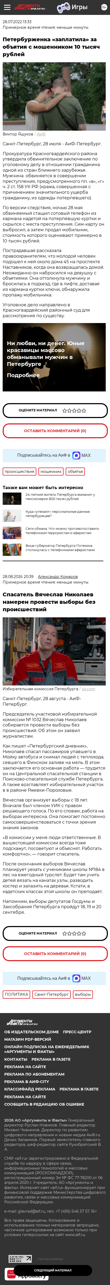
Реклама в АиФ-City (26, 1081)
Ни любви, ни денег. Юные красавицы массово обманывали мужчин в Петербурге (46, 353)
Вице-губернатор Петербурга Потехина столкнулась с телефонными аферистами (60, 548)
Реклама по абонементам (34, 1074)
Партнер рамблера (50, 1259)
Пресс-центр (77, 1032)
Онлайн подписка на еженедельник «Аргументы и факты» (46, 1049)
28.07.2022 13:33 (17, 21)
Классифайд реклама (29, 1089)
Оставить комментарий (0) (55, 430)
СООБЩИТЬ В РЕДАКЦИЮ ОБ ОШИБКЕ (44, 1104)
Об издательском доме (31, 1032)
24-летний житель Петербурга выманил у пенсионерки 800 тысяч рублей (60, 497)
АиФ (41, 134)
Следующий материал (53, 1270)
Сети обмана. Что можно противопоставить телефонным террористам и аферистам (62, 531)
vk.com (88, 689)
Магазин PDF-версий (27, 1039)
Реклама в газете (51, 1059)
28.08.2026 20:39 (18, 576)
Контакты (15, 1059)
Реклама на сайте (25, 1066)
